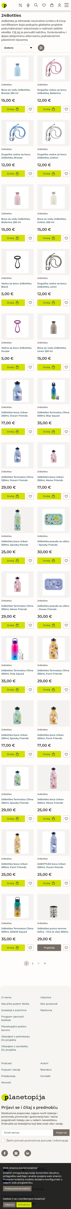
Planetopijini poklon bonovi (13, 1028)
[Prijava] (60, 5)
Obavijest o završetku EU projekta (14, 1048)
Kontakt (45, 1076)
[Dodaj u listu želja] (30, 109)
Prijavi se (61, 1132)
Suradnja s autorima (13, 1010)
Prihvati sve (24, 1204)
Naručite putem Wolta (15, 1003)
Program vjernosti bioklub (12, 1018)
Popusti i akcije (10, 1069)
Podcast (6, 1063)
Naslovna (46, 1010)
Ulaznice (45, 997)
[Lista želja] (44, 5)
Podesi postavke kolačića (17, 1188)
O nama (6, 997)
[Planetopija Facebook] (4, 1153)
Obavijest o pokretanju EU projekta (15, 1038)
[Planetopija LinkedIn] (27, 1153)
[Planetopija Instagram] (16, 1153)
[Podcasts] (28, 5)
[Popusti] (20, 5)
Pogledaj (49, 947)
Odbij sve (9, 1204)
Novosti (6, 1082)
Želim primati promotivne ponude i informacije (37, 1140)
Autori (44, 1063)
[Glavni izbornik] (67, 5)
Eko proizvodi (48, 1003)
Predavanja (8, 1076)
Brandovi (46, 1069)
